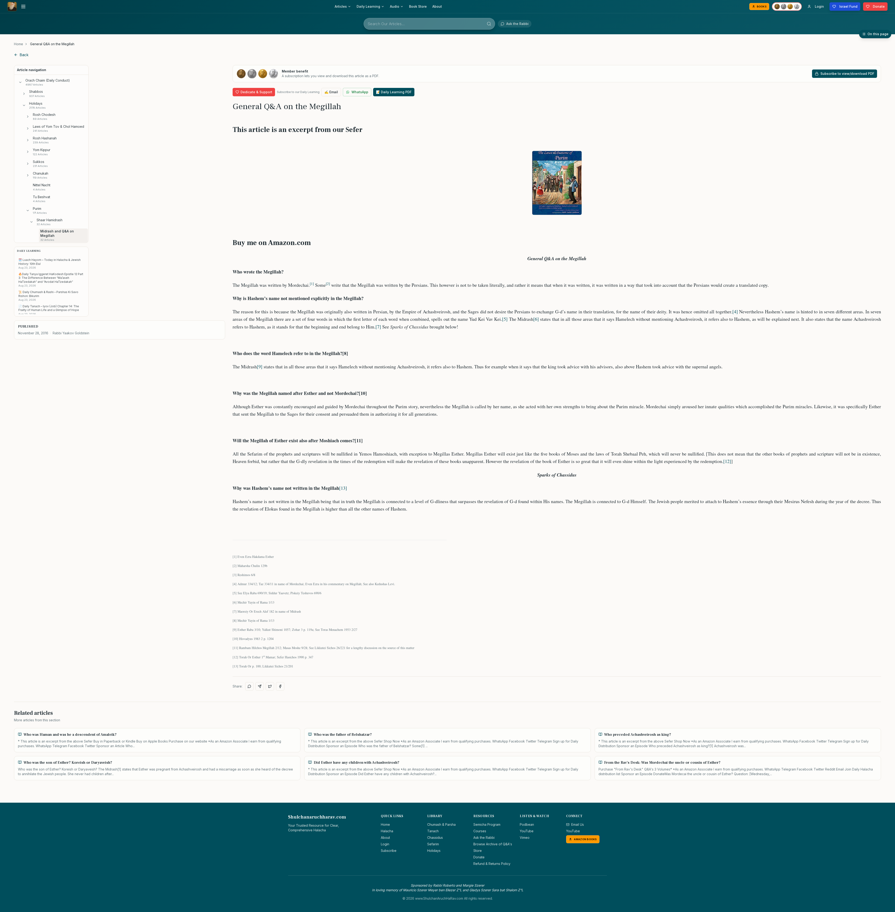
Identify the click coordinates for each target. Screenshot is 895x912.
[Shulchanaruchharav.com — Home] (12, 6)
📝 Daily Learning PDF (394, 92)
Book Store (418, 6)
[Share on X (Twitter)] (270, 686)
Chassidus (435, 837)
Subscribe (388, 851)
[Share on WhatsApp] (249, 686)
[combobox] (429, 24)
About (437, 6)
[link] (52, 44)
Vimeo (525, 837)
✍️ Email (331, 92)
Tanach (433, 831)
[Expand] (24, 93)
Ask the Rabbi (484, 837)
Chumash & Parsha (441, 824)
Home (18, 44)
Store (477, 851)
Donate (479, 857)
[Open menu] (23, 6)
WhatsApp (359, 92)
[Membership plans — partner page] (787, 6)
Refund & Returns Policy (491, 864)
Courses (479, 831)
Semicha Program (486, 824)
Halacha (387, 831)
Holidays (434, 851)
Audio (394, 6)
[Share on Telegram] (259, 686)
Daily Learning (368, 6)
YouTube (527, 831)
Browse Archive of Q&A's (492, 844)
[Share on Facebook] (280, 686)
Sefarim (433, 844)
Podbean (527, 824)
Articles (341, 6)
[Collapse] (20, 82)
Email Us (577, 824)
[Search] (489, 23)
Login (385, 844)
